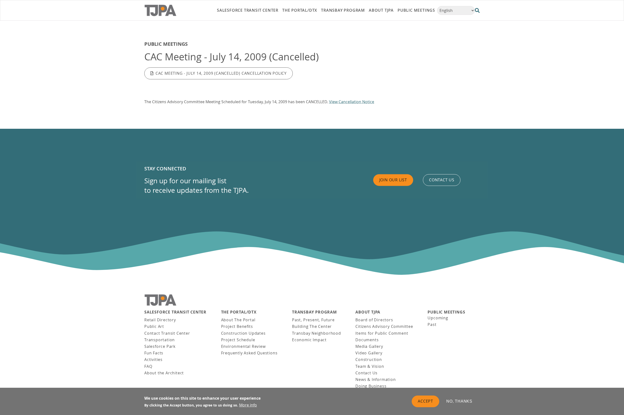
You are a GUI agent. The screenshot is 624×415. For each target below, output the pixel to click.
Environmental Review (243, 346)
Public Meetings (166, 44)
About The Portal (238, 320)
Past (432, 324)
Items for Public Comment (381, 333)
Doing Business (370, 386)
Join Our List (393, 180)
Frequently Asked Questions (249, 353)
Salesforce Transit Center (175, 312)
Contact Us (366, 373)
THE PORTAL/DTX (239, 312)
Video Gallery (368, 353)
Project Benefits (237, 326)
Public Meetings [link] (416, 10)
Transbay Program (314, 312)
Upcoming (438, 318)
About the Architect (164, 373)
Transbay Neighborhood (316, 333)
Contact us (441, 180)
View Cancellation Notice (351, 101)
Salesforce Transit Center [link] (247, 10)
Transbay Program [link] (343, 10)
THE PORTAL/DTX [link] (299, 10)
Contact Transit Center (167, 333)
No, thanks (459, 401)
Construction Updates (243, 333)
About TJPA (367, 312)
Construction (368, 359)
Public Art (154, 326)
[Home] (171, 10)
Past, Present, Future (313, 320)
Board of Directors (374, 320)
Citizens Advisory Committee (384, 326)
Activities (153, 359)
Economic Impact (309, 339)
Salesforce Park (160, 346)
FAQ (148, 366)
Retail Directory (160, 320)
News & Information (375, 379)
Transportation (159, 339)
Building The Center (312, 326)
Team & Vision (369, 366)
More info (248, 405)
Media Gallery (369, 346)
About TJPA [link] (381, 10)
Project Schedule (238, 339)
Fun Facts (153, 353)
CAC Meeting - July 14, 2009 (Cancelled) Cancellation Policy (221, 73)
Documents (367, 339)
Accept (425, 401)
